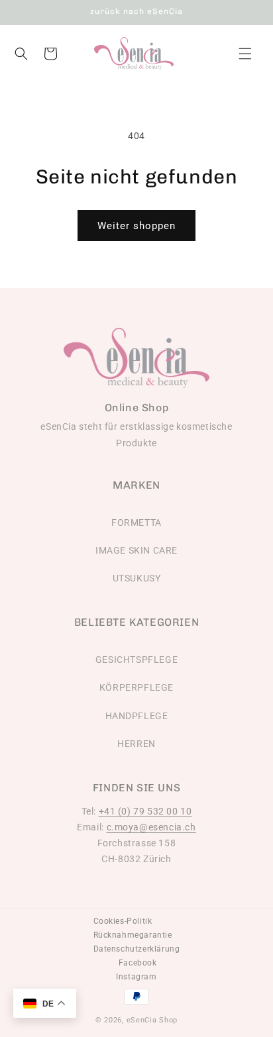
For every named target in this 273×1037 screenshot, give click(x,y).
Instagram (136, 976)
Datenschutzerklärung (136, 949)
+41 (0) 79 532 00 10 (145, 811)
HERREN (136, 743)
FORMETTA (136, 522)
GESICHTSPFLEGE (136, 659)
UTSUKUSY (137, 578)
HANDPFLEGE (136, 716)
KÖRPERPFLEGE (136, 687)
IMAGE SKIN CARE (136, 550)
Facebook (138, 962)
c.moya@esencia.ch (151, 827)
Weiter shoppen (136, 226)
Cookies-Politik (122, 921)
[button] (245, 53)
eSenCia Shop (152, 1020)
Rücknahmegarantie (132, 935)
